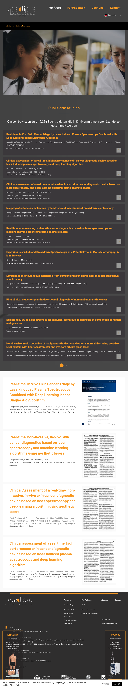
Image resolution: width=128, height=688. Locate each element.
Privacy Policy (15, 685)
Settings (105, 684)
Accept (117, 684)
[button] (7, 25)
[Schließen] (125, 684)
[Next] (118, 150)
